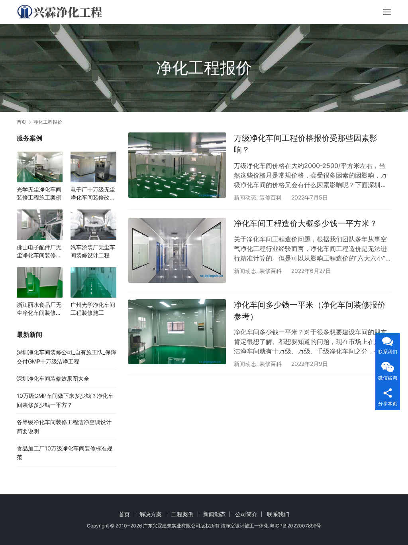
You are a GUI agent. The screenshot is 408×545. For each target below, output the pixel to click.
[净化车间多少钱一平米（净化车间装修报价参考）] (177, 331)
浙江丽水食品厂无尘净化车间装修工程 (39, 309)
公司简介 (246, 514)
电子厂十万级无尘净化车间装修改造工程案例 (93, 193)
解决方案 (150, 514)
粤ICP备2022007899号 (295, 526)
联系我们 (278, 514)
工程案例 (182, 514)
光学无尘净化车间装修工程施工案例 (39, 193)
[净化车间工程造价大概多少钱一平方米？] (177, 250)
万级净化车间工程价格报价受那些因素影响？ (305, 143)
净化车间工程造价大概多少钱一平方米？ (305, 223)
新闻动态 (245, 197)
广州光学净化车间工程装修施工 (93, 308)
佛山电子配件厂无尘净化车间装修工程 (39, 251)
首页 (21, 122)
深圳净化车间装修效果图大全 (53, 378)
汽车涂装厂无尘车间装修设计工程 (93, 251)
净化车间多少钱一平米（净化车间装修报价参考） (309, 310)
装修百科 (270, 197)
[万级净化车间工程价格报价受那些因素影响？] (177, 164)
